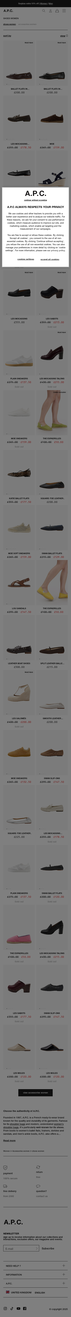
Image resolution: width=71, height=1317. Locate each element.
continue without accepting (35, 200)
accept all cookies (50, 259)
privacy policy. (58, 250)
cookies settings (26, 259)
